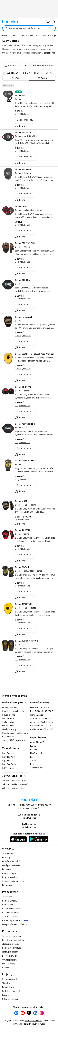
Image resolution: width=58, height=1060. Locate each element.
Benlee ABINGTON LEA (25, 460)
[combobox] (29, 28)
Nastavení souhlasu (10, 912)
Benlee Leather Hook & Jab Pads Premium (34, 354)
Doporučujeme (38, 737)
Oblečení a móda (37, 767)
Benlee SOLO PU (22, 280)
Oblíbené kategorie (12, 702)
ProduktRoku (8, 987)
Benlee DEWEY (21, 206)
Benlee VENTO (21, 95)
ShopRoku (6, 983)
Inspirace (6, 995)
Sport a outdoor (19, 35)
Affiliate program (9, 959)
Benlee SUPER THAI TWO (26, 641)
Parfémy (33, 746)
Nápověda (6, 967)
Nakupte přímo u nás (11, 908)
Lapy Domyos (8, 753)
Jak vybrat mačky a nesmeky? (15, 784)
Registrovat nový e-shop (13, 940)
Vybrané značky (10, 748)
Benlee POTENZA (23, 132)
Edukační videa (8, 963)
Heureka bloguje (9, 873)
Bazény (33, 749)
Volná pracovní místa (11, 865)
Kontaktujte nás (29, 817)
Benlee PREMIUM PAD (25, 243)
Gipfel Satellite (36, 715)
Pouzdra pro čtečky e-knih (13, 711)
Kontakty (6, 857)
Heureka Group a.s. (33, 1020)
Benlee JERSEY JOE (24, 604)
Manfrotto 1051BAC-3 (39, 707)
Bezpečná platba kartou (12, 920)
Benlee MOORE (22, 501)
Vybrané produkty (40, 702)
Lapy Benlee (7, 760)
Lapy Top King (8, 757)
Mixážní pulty (8, 718)
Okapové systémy (10, 707)
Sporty (30, 35)
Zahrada (33, 760)
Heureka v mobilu (9, 900)
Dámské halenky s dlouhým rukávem (15, 733)
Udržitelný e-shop (10, 999)
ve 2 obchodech (22, 519)
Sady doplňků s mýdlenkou (13, 740)
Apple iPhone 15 (37, 742)
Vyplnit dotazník (29, 827)
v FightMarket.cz (22, 114)
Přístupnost (7, 885)
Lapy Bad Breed (9, 764)
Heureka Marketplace (11, 947)
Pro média (6, 869)
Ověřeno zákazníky (10, 979)
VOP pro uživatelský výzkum (14, 924)
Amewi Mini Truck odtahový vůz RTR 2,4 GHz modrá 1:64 (43, 722)
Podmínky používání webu (34, 1023)
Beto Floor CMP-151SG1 (40, 725)
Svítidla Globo (8, 725)
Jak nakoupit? (8, 896)
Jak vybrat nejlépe (12, 776)
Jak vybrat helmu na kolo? (13, 788)
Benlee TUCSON (22, 530)
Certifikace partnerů (11, 991)
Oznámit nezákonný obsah (13, 881)
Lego (32, 757)
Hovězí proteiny (9, 729)
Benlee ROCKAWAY (23, 169)
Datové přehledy (9, 955)
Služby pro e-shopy (10, 944)
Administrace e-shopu (11, 936)
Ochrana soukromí (10, 916)
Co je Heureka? (8, 853)
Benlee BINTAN (22, 567)
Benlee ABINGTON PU (25, 424)
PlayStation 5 (36, 753)
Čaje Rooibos (8, 736)
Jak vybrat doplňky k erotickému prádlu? (15, 780)
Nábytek (34, 764)
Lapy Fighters (8, 767)
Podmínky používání (10, 861)
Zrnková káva (8, 722)
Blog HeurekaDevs (10, 877)
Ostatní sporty (40, 35)
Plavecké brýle (8, 715)
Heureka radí (7, 904)
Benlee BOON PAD (23, 387)
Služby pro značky (10, 951)
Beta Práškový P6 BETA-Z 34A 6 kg (43, 711)
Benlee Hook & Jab (23, 317)
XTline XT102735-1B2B (40, 718)
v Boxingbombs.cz (23, 335)
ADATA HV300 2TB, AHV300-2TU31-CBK (43, 729)
